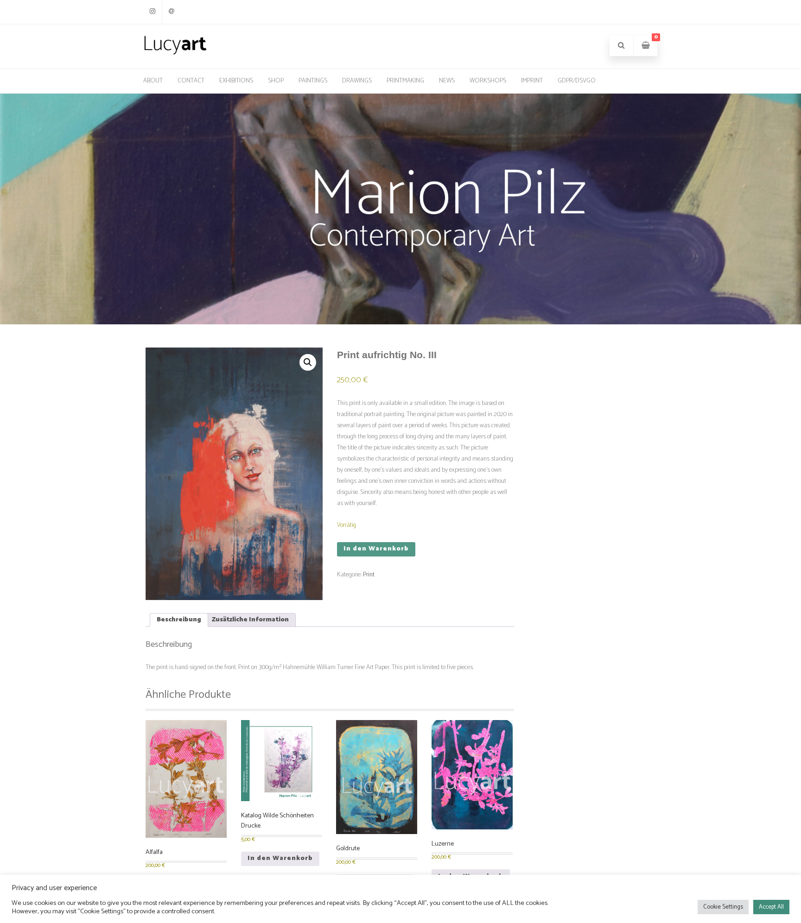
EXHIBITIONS (236, 81)
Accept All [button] (771, 907)
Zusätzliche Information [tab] (250, 619)
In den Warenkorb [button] (280, 858)
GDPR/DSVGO (577, 81)
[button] (307, 362)
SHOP (276, 81)
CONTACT (191, 81)
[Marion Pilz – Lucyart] (175, 54)
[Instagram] (152, 12)
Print (369, 574)
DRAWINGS (357, 81)
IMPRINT (532, 81)
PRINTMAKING (405, 81)
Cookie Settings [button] (723, 907)
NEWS (447, 81)
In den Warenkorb (376, 549)
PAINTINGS (313, 81)
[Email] (171, 12)
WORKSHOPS (488, 81)
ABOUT (153, 81)
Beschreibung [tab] (179, 619)
